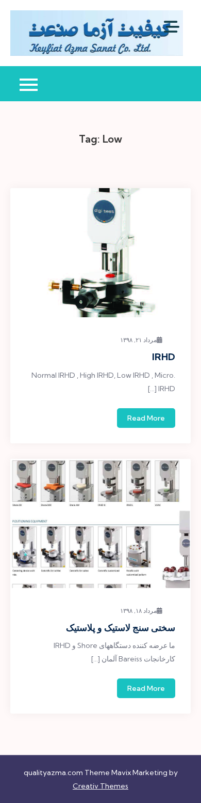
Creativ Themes (100, 786)
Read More (146, 418)
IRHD (163, 357)
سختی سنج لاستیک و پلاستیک (120, 628)
